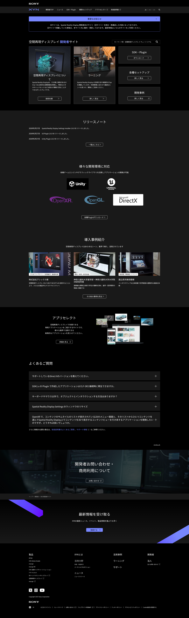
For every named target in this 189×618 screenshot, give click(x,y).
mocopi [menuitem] (31, 564)
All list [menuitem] (30, 558)
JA (145, 9)
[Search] (157, 42)
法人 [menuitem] (149, 560)
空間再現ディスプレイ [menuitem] (35, 578)
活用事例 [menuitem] (117, 554)
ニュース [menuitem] (60, 9)
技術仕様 (49, 98)
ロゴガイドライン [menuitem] (46, 607)
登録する (93, 530)
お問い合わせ (94, 480)
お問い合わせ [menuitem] (70, 607)
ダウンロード (139, 58)
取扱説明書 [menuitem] (115, 10)
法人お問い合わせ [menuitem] (152, 564)
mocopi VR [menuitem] (32, 567)
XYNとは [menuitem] (78, 554)
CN (154, 9)
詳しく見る (94, 98)
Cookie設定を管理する (150, 607)
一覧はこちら (94, 144)
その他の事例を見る (94, 296)
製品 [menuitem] (31, 554)
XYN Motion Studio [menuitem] (34, 561)
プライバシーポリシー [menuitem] (102, 607)
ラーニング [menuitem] (118, 560)
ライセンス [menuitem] (157, 444)
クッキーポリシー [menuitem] (117, 607)
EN (150, 9)
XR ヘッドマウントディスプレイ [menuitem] (38, 575)
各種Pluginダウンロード (94, 217)
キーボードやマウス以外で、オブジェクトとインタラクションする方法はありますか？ (74, 396)
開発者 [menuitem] (150, 554)
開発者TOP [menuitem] (49, 9)
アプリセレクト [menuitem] (100, 10)
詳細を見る (63, 342)
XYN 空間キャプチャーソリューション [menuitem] (40, 570)
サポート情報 (82, 429)
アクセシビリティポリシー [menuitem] (132, 607)
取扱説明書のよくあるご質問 (63, 429)
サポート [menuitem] (117, 567)
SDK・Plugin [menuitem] (71, 9)
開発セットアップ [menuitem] (85, 9)
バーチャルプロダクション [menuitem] (82, 567)
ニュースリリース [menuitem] (79, 576)
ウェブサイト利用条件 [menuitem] (84, 607)
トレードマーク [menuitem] (58, 607)
